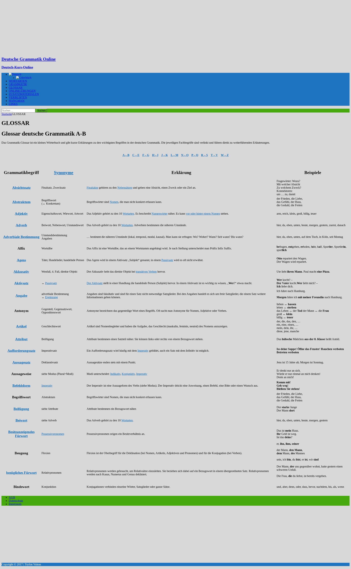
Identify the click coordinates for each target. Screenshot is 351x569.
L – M (174, 155)
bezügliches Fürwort (21, 473)
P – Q (194, 155)
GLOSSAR (15, 87)
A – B (125, 155)
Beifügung (21, 409)
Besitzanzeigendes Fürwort (21, 434)
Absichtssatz (21, 188)
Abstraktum (21, 202)
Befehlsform (21, 386)
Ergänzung (51, 297)
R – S (204, 155)
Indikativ (115, 373)
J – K (164, 155)
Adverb (21, 225)
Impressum (15, 504)
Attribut (21, 339)
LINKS (13, 104)
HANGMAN (16, 100)
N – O (184, 155)
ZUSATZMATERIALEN (24, 94)
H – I (155, 155)
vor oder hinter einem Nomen (203, 213)
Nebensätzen (124, 187)
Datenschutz (16, 500)
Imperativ (142, 350)
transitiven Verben (146, 271)
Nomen (114, 201)
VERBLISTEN (18, 97)
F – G (145, 155)
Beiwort (21, 420)
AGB (12, 497)
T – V (214, 155)
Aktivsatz (21, 283)
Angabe (21, 295)
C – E (135, 155)
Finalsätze (92, 187)
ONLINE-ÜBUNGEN (22, 90)
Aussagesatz (21, 362)
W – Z (225, 155)
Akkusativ (21, 272)
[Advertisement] (175, 27)
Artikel (21, 326)
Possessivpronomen (52, 433)
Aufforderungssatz (21, 351)
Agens (21, 260)
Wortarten (128, 213)
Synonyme (63, 172)
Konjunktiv (128, 373)
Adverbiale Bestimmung (21, 237)
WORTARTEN (18, 81)
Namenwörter (159, 213)
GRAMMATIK (18, 84)
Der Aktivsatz (95, 283)
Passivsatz (167, 260)
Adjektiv (21, 214)
